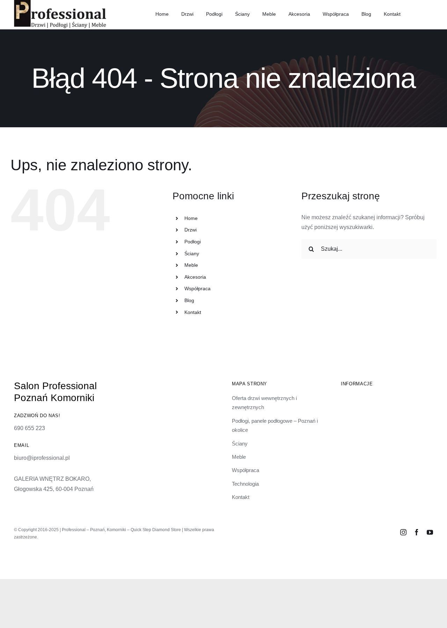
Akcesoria (195, 277)
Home (191, 218)
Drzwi (190, 230)
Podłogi (192, 241)
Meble (191, 265)
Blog (189, 300)
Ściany (191, 253)
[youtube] (430, 532)
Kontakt (192, 312)
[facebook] (416, 532)
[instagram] (403, 532)
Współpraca (197, 288)
